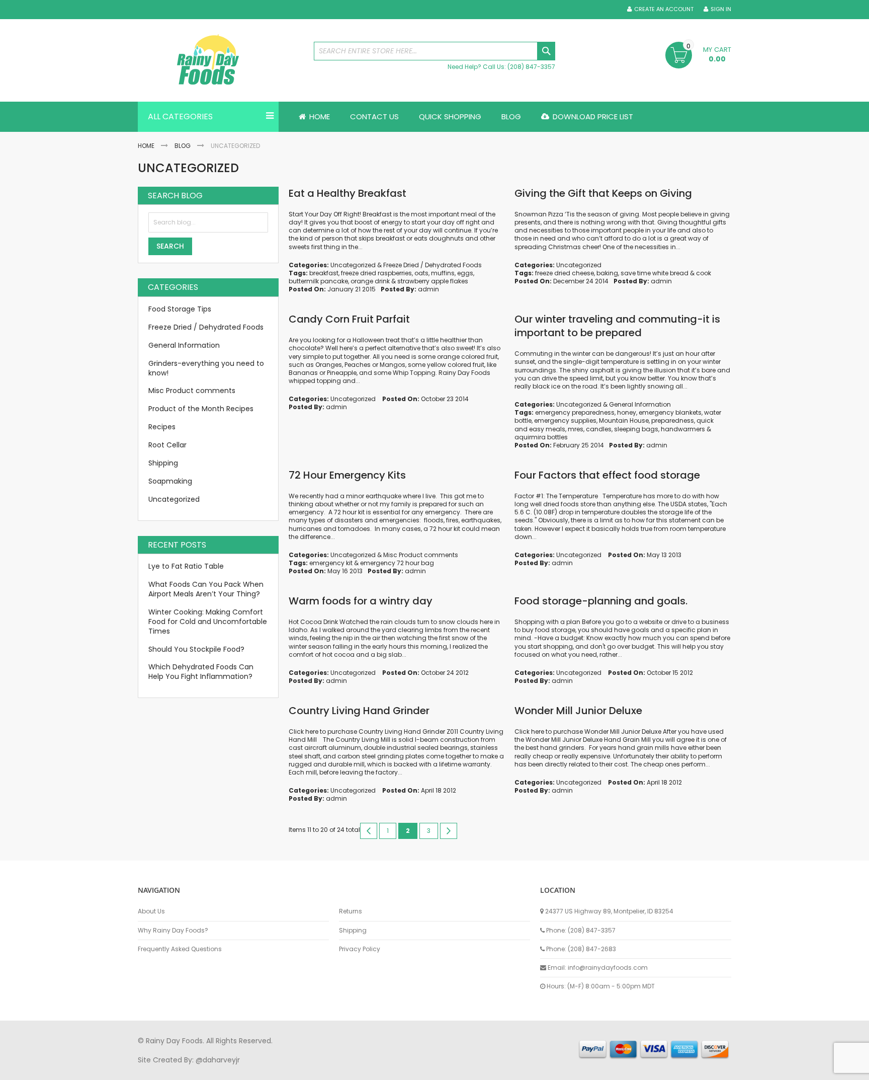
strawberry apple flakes (432, 281)
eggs (465, 273)
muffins (443, 273)
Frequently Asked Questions (180, 949)
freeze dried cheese (564, 273)
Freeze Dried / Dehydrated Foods (432, 265)
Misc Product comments (420, 555)
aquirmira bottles (541, 437)
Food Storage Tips (179, 309)
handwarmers (683, 429)
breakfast (323, 273)
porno (148, 1069)
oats (421, 273)
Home (146, 145)
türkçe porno (261, 1069)
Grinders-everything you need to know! (206, 368)
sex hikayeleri (549, 1069)
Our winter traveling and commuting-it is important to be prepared (617, 326)
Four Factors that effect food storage (607, 475)
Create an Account (663, 9)
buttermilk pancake (318, 281)
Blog (183, 145)
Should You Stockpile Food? (196, 649)
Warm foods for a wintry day (360, 601)
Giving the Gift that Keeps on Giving (603, 193)
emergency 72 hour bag (397, 563)
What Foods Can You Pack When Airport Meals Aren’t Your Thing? (206, 589)
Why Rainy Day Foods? (173, 931)
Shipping (163, 463)
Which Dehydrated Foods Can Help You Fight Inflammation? (200, 671)
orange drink (370, 281)
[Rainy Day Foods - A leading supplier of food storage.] (221, 60)
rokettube (506, 1069)
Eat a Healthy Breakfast (347, 193)
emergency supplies (565, 420)
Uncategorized (353, 265)
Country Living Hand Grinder (359, 711)
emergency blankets (670, 412)
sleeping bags (636, 429)
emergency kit (331, 563)
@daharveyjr (218, 1060)
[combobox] (434, 51)
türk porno (469, 1069)
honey (626, 412)
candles (599, 429)
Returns (350, 911)
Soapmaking (170, 481)
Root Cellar (167, 445)
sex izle (332, 1069)
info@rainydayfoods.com (608, 967)
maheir (224, 1069)
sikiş (167, 1069)
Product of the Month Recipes (200, 409)
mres (575, 429)
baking (607, 273)
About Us (151, 911)
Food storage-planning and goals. (600, 601)
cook (703, 273)
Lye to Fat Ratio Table (186, 566)
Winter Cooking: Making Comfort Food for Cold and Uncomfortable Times (207, 621)
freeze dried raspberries (376, 273)
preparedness (672, 420)
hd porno (302, 1069)
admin (428, 289)
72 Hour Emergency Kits (347, 475)
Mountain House (624, 420)
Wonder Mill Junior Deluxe (578, 711)
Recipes (162, 427)
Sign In (721, 9)
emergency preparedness (575, 412)
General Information (640, 404)
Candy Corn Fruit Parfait (349, 319)
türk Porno (364, 1069)
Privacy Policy (359, 949)
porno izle (193, 1069)
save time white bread (654, 273)
